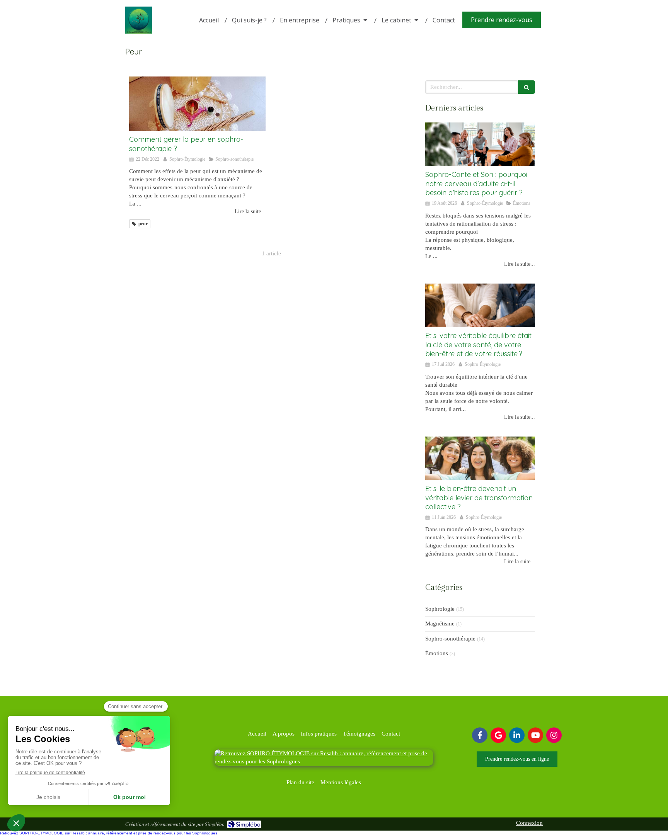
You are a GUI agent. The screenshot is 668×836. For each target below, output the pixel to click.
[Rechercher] (526, 87)
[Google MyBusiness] (498, 735)
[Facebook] (479, 735)
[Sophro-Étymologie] (138, 32)
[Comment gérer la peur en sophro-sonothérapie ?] (197, 103)
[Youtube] (535, 735)
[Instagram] (554, 735)
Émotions (436, 653)
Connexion (529, 823)
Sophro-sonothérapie (450, 638)
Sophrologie (440, 609)
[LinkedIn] (517, 735)
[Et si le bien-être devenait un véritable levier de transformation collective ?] (480, 459)
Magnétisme (440, 623)
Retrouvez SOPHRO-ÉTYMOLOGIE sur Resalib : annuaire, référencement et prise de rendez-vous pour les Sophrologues (108, 833)
